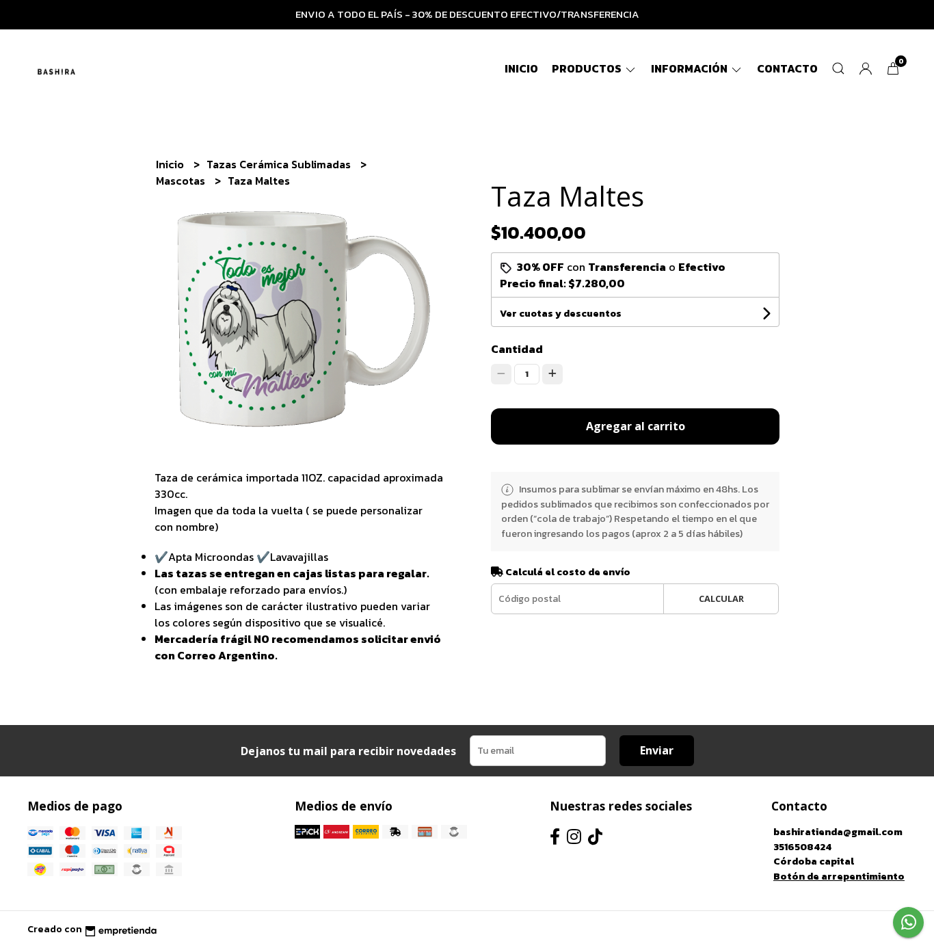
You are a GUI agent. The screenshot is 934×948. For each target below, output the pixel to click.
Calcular (721, 598)
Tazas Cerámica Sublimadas (279, 164)
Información (690, 68)
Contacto (787, 68)
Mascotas (182, 180)
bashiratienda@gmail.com (838, 831)
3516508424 (802, 846)
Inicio (521, 68)
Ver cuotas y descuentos (561, 313)
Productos (588, 68)
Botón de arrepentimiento (839, 876)
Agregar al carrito (635, 426)
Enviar (656, 750)
